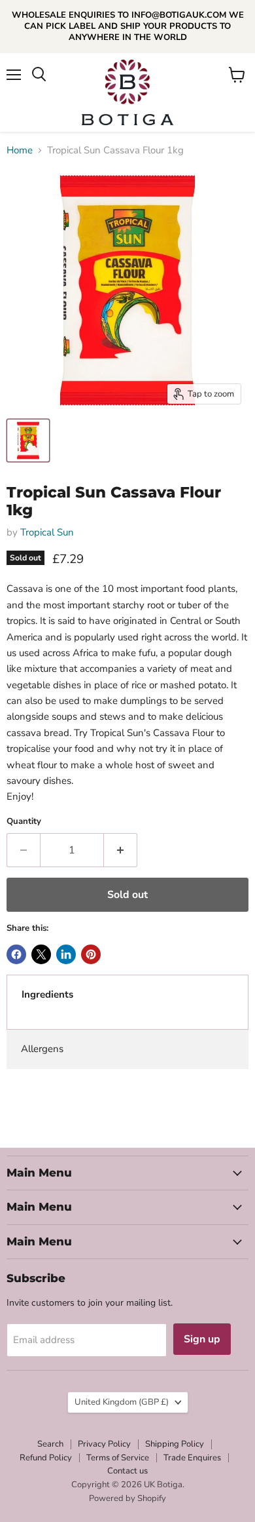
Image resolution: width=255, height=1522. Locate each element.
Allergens (42, 1048)
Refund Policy (46, 1458)
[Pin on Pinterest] (91, 954)
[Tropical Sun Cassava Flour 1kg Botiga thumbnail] (28, 440)
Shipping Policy (174, 1444)
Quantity (24, 822)
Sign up (202, 1339)
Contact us (127, 1471)
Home (20, 150)
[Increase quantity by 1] (120, 850)
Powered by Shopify (127, 1498)
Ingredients (47, 994)
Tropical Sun (47, 532)
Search (50, 1444)
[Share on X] (41, 954)
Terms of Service (117, 1458)
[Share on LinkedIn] (66, 954)
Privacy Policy (104, 1444)
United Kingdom (122, 1402)
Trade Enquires (192, 1458)
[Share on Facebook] (16, 954)
